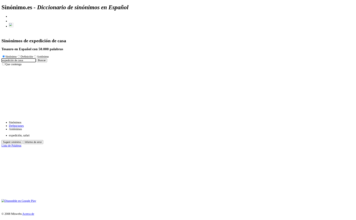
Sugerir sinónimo (12, 142)
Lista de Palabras (11, 145)
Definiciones (16, 125)
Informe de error (33, 142)
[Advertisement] (112, 92)
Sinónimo (11, 56)
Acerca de (28, 213)
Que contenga (13, 64)
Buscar (42, 60)
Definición (27, 56)
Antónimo (43, 56)
